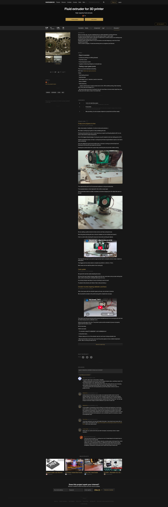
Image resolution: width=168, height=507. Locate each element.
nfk (85, 15)
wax (63, 92)
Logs (103, 28)
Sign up (114, 2)
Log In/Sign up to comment (84, 374)
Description (81, 28)
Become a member (72, 486)
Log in (119, 2)
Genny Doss (85, 419)
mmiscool (50, 474)
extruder (54, 92)
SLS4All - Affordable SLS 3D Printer (114, 472)
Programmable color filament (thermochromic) (59, 472)
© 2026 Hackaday (84, 503)
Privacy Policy (85, 501)
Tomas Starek (109, 474)
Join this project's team (50, 84)
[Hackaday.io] (50, 2)
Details (86, 28)
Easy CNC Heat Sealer (91, 472)
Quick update (82, 269)
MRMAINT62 (85, 393)
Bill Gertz (69, 474)
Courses (75, 2)
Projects (58, 2)
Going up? (84, 498)
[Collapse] (87, 121)
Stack (79, 2)
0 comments (90, 125)
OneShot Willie (85, 429)
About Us (56, 501)
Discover (64, 2)
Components (97, 28)
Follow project (74, 19)
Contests (69, 2)
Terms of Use (78, 501)
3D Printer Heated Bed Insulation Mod (76, 472)
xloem (84, 377)
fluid (59, 92)
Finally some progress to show (86, 123)
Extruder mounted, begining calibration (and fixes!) (92, 287)
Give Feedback (72, 501)
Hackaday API (92, 501)
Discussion (117, 28)
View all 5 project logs (100, 344)
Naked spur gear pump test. (89, 71)
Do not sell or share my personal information (105, 501)
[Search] (103, 2)
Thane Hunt (89, 474)
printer (48, 92)
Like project (94, 19)
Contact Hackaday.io (63, 501)
